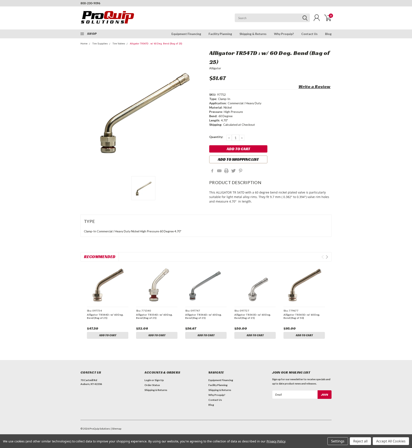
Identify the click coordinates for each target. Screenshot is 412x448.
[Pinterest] (240, 171)
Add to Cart (107, 335)
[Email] (219, 171)
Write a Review (314, 86)
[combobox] (272, 18)
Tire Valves (118, 43)
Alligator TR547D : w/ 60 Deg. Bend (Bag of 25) (156, 43)
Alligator (215, 68)
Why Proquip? (284, 34)
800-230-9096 (90, 3)
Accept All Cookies (391, 441)
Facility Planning (220, 34)
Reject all (360, 441)
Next (327, 257)
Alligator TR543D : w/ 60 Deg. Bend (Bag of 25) (252, 316)
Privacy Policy (276, 441)
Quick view (107, 285)
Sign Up (159, 380)
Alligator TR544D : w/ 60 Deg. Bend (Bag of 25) (105, 316)
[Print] (226, 171)
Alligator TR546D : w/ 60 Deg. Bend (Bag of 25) (203, 316)
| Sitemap (116, 428)
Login (147, 380)
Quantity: (216, 137)
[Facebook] (212, 171)
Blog (328, 34)
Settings (337, 441)
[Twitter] (233, 171)
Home (84, 43)
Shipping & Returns (253, 34)
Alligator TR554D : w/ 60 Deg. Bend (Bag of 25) (154, 316)
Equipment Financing (186, 34)
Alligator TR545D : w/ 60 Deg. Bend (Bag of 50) (301, 316)
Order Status (152, 385)
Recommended (99, 256)
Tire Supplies (100, 43)
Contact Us (309, 34)
